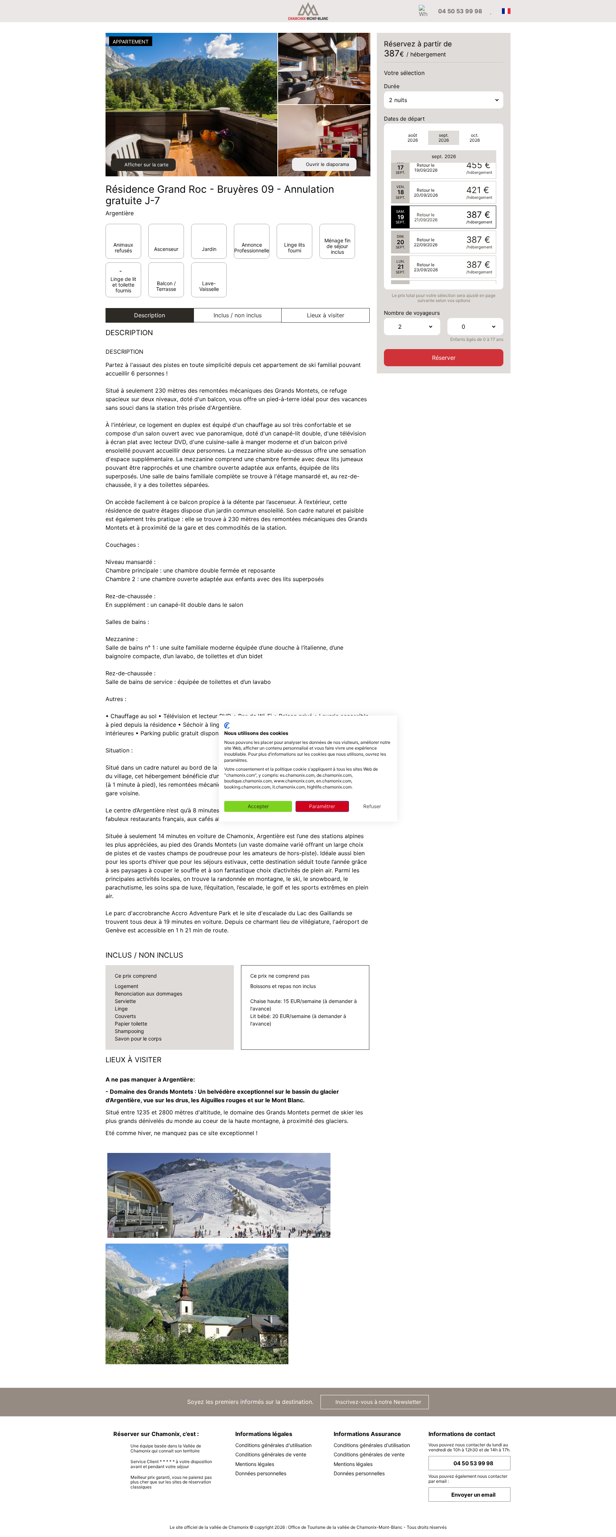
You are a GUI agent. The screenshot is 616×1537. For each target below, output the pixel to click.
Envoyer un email (473, 1494)
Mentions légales (254, 1464)
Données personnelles (260, 1473)
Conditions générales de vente (270, 1454)
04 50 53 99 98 (473, 1463)
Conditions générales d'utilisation (273, 1445)
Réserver (444, 357)
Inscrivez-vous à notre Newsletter (377, 1402)
